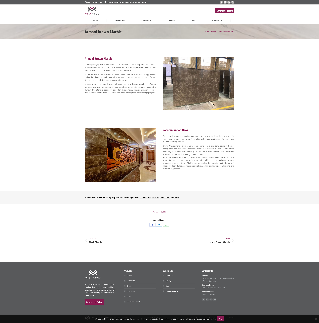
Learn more (89, 295)
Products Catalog (172, 291)
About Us (169, 275)
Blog (167, 286)
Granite (155, 197)
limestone (165, 197)
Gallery (168, 281)
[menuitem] (95, 20)
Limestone (131, 291)
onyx (176, 197)
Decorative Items (134, 301)
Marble (100, 67)
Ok (220, 318)
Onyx (129, 296)
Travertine (145, 197)
